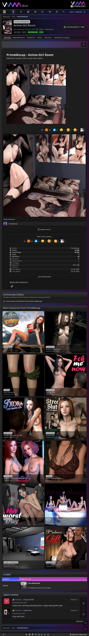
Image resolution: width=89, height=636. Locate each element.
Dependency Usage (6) (62, 37)
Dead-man (27, 610)
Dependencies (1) (19, 37)
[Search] (84, 12)
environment (49, 29)
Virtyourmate (28, 599)
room (24, 32)
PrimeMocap (19, 29)
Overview (7, 37)
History (39, 37)
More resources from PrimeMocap (21, 307)
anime (41, 29)
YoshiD (5, 585)
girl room (17, 32)
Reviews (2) (31, 37)
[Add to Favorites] (83, 44)
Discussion (48, 37)
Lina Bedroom (34, 583)
